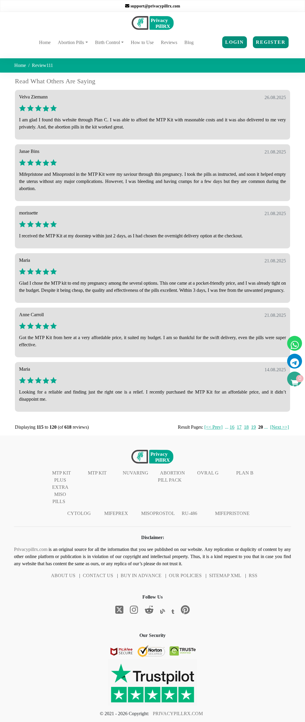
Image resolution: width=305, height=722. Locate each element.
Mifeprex (116, 513)
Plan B (244, 472)
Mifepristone (232, 513)
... (226, 427)
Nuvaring (135, 472)
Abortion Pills (71, 42)
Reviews (169, 42)
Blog (189, 42)
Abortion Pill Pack (171, 476)
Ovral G (208, 472)
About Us (63, 575)
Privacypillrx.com (30, 549)
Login (234, 42)
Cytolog (79, 513)
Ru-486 (189, 513)
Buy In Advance (141, 575)
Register (271, 42)
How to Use (142, 42)
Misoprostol (158, 513)
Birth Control (107, 42)
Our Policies (185, 575)
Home (46, 42)
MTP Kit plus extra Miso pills (61, 487)
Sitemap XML (225, 575)
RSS (253, 575)
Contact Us (98, 575)
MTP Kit (97, 472)
